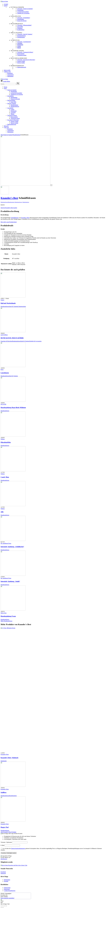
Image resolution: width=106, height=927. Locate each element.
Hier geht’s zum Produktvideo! (9, 222)
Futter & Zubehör (11, 90)
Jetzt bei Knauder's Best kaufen (9, 207)
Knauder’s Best (25, 217)
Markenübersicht (11, 124)
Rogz (2, 369)
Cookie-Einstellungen (9, 890)
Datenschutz (7, 887)
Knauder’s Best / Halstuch (9, 758)
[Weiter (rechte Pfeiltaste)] (3, 907)
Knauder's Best (9, 197)
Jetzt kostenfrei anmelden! (7, 898)
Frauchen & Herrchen (13, 120)
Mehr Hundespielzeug (6, 621)
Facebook (3, 872)
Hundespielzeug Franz (8, 616)
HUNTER (3, 404)
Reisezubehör (14, 117)
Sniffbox (3, 792)
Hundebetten (14, 97)
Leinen (12, 109)
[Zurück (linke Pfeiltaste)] (1, 907)
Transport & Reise (12, 115)
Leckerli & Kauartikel (16, 93)
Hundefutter (14, 91)
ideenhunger (4, 859)
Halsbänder (14, 111)
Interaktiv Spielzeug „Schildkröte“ (12, 547)
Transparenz (10, 130)
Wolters (3, 439)
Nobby (2, 300)
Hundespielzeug (15, 106)
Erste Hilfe (13, 102)
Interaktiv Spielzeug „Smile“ (10, 581)
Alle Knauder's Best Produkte (8, 832)
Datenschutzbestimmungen (18, 848)
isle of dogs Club (22, 865)
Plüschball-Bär (6, 442)
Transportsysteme (15, 118)
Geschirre (13, 112)
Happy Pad (5, 827)
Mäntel (12, 114)
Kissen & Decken (15, 99)
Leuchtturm (5, 373)
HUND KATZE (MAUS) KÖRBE (12, 338)
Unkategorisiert (22, 306)
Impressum (7, 889)
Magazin (6, 126)
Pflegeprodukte (11, 100)
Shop (5, 88)
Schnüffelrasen (15, 217)
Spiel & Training (11, 103)
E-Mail (2, 845)
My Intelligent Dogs (6, 543)
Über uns (6, 127)
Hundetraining (14, 105)
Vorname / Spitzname (6, 842)
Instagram (3, 873)
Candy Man (5, 477)
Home (5, 87)
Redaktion (10, 129)
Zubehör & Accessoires (17, 94)
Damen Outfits (14, 121)
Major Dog (3, 613)
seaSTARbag (4, 334)
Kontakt (6, 881)
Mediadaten (10, 132)
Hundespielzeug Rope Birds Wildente (13, 407)
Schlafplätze (10, 96)
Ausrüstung (10, 108)
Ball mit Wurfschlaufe (8, 303)
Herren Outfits (14, 123)
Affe (2, 512)
